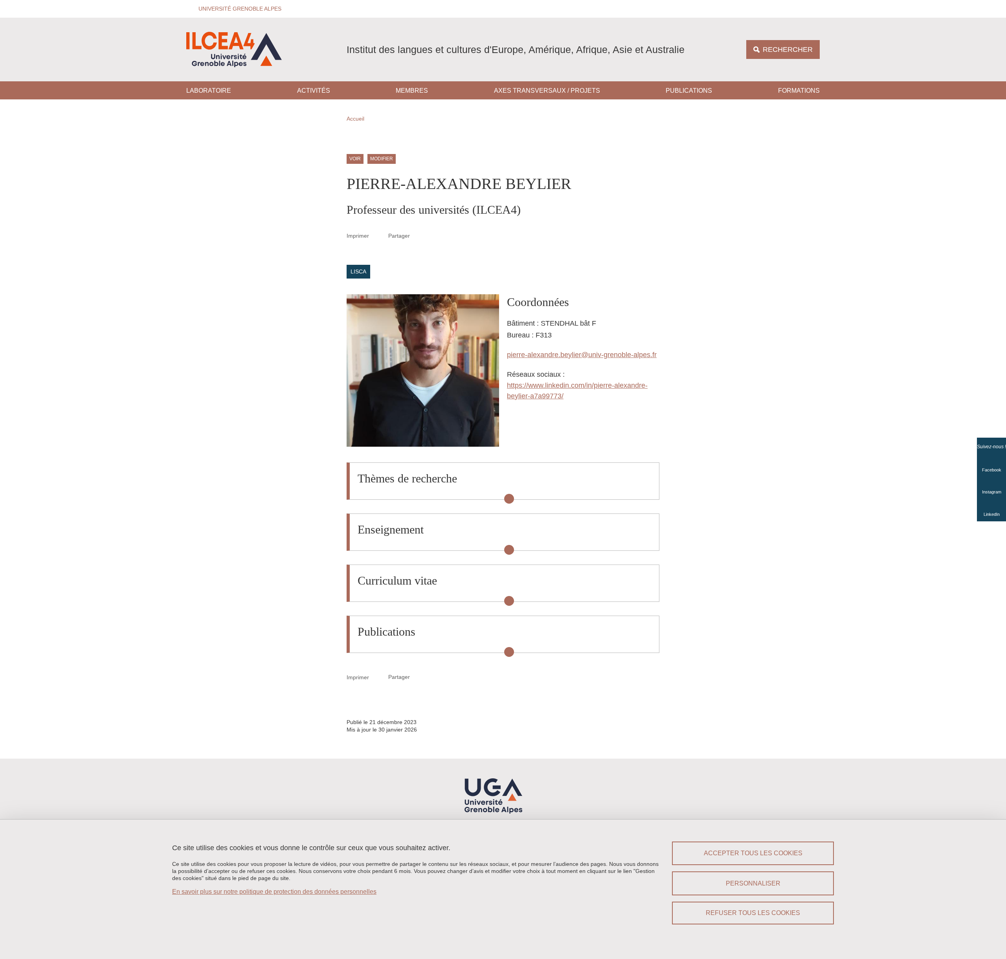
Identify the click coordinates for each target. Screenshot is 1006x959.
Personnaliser (753, 883)
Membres (412, 90)
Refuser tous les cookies (753, 912)
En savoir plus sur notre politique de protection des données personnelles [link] (274, 891)
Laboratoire (208, 90)
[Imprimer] (379, 235)
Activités (313, 90)
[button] (237, 9)
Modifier (381, 159)
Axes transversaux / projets (547, 90)
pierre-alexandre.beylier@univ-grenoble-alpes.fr (582, 355)
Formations (799, 90)
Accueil (355, 119)
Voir (355, 159)
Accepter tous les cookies (753, 853)
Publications (689, 90)
